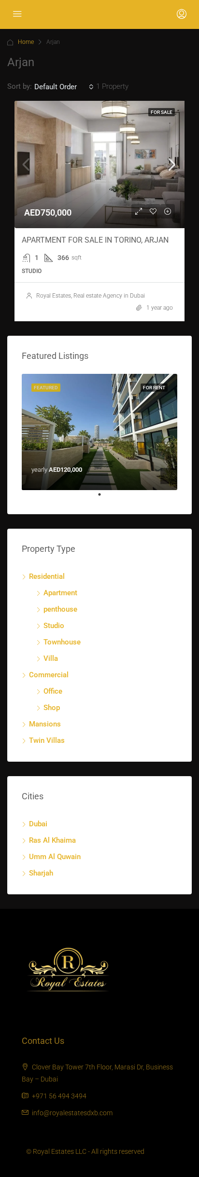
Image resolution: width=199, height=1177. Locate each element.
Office (52, 691)
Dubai (38, 824)
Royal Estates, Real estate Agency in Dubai (90, 295)
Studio (53, 625)
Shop (51, 707)
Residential (47, 576)
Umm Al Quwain (55, 856)
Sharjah (41, 873)
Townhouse (62, 642)
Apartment (60, 592)
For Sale (161, 112)
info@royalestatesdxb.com (72, 1113)
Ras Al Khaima (52, 840)
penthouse (60, 609)
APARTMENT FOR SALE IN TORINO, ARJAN (95, 240)
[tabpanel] (99, 432)
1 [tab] (104, 498)
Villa (50, 658)
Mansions (45, 724)
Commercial (49, 675)
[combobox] (64, 87)
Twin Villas (47, 740)
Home (26, 42)
